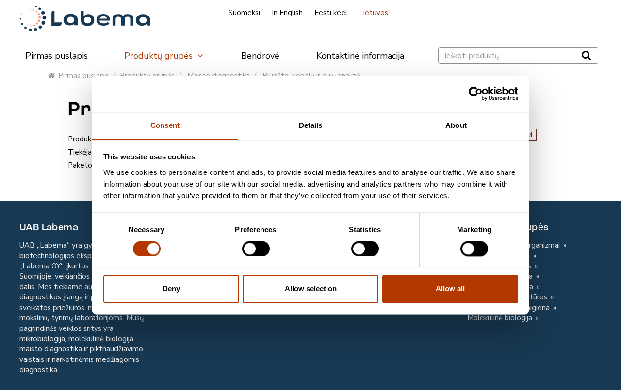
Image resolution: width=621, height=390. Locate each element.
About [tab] (456, 125)
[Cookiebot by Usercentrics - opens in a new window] (475, 93)
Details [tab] (311, 125)
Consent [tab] (165, 125)
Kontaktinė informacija (360, 56)
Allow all (450, 289)
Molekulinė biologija (500, 318)
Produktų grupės (159, 56)
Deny (171, 289)
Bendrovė (260, 56)
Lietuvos (373, 12)
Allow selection (311, 289)
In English (287, 12)
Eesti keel (330, 12)
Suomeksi (244, 12)
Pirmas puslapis (56, 56)
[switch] (256, 248)
